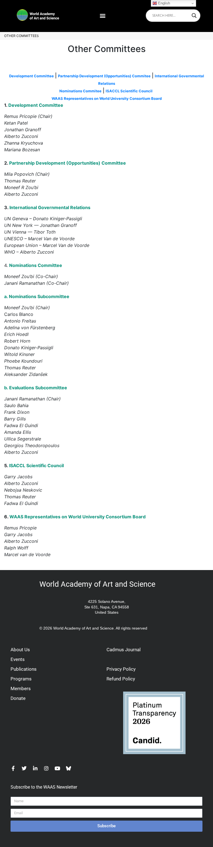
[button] (102, 15)
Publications (24, 669)
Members (21, 688)
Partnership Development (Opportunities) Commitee (104, 76)
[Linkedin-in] (35, 768)
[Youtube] (57, 768)
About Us (20, 649)
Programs (21, 679)
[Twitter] (24, 768)
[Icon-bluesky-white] (68, 768)
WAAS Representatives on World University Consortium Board (107, 98)
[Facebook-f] (13, 768)
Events (18, 659)
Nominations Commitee (80, 91)
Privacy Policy (121, 669)
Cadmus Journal (123, 649)
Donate (18, 698)
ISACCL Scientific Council (129, 91)
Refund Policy (120, 679)
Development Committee (31, 76)
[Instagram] (46, 768)
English (163, 3)
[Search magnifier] (194, 15)
